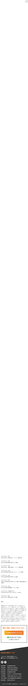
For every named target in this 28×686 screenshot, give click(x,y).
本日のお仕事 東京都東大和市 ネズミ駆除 (9, 562)
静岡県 (14, 619)
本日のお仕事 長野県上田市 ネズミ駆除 (9, 597)
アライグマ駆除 (20, 607)
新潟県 (18, 615)
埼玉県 (3, 610)
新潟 (2, 680)
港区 (24, 616)
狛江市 (18, 621)
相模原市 (10, 611)
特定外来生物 (4, 618)
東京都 (4, 607)
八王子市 (3, 613)
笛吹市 (18, 618)
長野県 (16, 611)
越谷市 (3, 621)
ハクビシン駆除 (11, 607)
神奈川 (2, 678)
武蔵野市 (19, 613)
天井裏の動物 (12, 605)
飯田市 (9, 619)
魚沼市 (23, 618)
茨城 (2, 667)
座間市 (19, 619)
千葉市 (14, 613)
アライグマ (19, 616)
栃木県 (8, 616)
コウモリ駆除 (10, 610)
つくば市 (3, 619)
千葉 (2, 676)
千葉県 (17, 608)
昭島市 (13, 621)
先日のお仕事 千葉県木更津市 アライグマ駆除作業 (12, 567)
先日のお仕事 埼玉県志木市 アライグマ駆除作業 (11, 557)
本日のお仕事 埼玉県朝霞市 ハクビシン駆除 (10, 587)
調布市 (9, 613)
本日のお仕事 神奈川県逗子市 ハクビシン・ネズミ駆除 (12, 572)
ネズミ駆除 (20, 605)
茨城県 (23, 610)
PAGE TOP (26, 664)
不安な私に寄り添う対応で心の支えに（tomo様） (11, 592)
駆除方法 (18, 610)
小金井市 (23, 615)
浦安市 (8, 621)
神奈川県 (4, 608)
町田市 (13, 615)
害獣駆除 (4, 605)
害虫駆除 (23, 608)
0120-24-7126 (15, 637)
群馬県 (21, 611)
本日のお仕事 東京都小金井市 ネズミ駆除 (9, 576)
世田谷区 (4, 611)
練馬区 (8, 615)
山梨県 (3, 615)
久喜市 (23, 619)
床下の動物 (10, 608)
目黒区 (13, 616)
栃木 (2, 670)
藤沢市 (3, 616)
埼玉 (2, 674)
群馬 (2, 672)
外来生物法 (12, 618)
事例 (9, 556)
